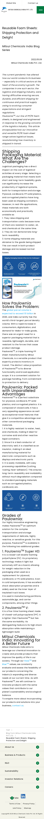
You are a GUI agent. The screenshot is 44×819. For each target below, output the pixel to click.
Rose (28, 660)
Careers (9, 787)
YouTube (14, 797)
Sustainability (11, 771)
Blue (5, 664)
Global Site (11, 3)
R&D (7, 763)
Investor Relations (14, 779)
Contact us (33, 3)
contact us (18, 705)
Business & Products (15, 755)
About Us (9, 747)
